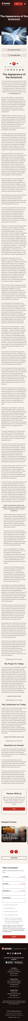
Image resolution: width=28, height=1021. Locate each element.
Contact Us (20, 1015)
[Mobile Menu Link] (25, 4)
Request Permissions (10, 1015)
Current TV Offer (15, 50)
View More (14, 858)
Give (17, 3)
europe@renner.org (14, 986)
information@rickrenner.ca (14, 997)
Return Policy (17, 1013)
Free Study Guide (15, 55)
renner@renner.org (14, 975)
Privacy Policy (9, 1013)
